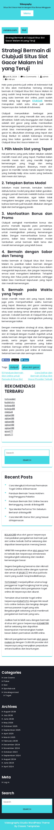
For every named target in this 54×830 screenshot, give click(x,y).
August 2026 (10, 711)
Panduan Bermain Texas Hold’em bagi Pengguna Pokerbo (26, 495)
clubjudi (14, 367)
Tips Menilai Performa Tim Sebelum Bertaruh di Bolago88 (27, 511)
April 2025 (9, 733)
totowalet (10, 399)
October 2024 (11, 752)
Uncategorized (11, 692)
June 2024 (9, 762)
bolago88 (10, 405)
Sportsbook (9, 688)
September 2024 (12, 755)
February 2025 (11, 741)
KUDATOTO (23, 601)
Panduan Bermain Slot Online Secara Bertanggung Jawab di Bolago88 (28, 503)
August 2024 (10, 759)
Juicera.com (10, 30)
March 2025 (9, 737)
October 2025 (10, 726)
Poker (7, 681)
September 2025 (12, 730)
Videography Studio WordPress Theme (27, 822)
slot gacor (38, 550)
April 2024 (9, 766)
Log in (6, 782)
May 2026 (8, 722)
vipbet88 (9, 415)
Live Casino (9, 677)
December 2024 (12, 744)
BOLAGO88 (10, 534)
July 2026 (8, 715)
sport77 (9, 431)
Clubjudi (37, 100)
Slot (24, 30)
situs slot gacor (31, 367)
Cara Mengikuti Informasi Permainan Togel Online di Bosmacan (28, 487)
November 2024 (12, 748)
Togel (8, 695)
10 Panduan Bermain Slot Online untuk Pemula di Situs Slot (12, 376)
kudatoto (10, 402)
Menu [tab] (27, 13)
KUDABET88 (43, 623)
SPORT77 (23, 572)
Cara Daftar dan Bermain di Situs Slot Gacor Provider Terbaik (40, 376)
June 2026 (9, 719)
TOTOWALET (11, 581)
